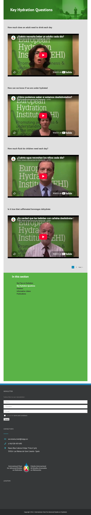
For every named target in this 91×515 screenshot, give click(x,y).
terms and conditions (20, 415)
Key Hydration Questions (26, 286)
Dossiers (20, 288)
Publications (21, 294)
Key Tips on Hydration (25, 283)
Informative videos (24, 291)
